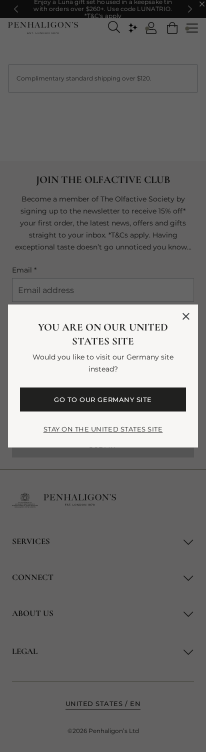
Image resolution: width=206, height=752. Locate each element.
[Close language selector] (186, 316)
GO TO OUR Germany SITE (103, 400)
